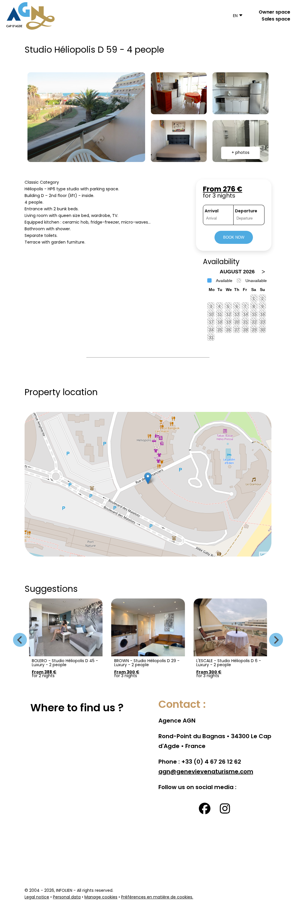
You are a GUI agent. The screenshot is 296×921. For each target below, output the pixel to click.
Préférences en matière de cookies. (157, 897)
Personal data (67, 897)
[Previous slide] (20, 640)
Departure (246, 211)
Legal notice (37, 897)
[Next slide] (276, 640)
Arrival (212, 211)
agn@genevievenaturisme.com (205, 772)
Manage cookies (100, 897)
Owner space (274, 12)
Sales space (276, 19)
